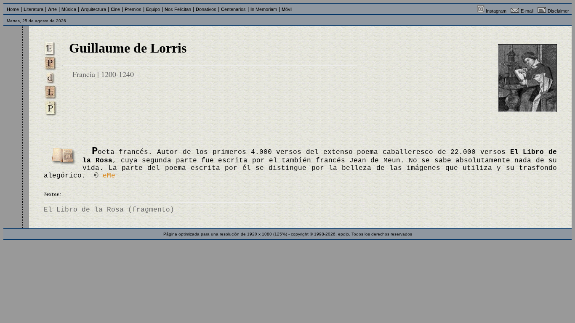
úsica (68, 9)
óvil (287, 9)
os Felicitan (178, 9)
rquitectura (93, 9)
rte (52, 9)
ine (115, 9)
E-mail (527, 10)
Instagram (496, 10)
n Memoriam (263, 9)
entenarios (233, 9)
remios (133, 9)
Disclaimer (558, 10)
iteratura (33, 9)
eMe (109, 176)
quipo (153, 9)
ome (13, 9)
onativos (206, 9)
